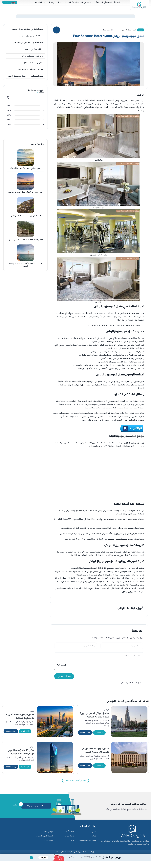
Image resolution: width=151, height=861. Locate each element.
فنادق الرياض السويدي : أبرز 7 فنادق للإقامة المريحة (94, 715)
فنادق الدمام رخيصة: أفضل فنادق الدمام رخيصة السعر (25, 265)
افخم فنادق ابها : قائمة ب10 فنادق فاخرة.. (25, 216)
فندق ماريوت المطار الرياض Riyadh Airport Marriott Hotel (95, 752)
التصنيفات (49, 840)
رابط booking (85, 732)
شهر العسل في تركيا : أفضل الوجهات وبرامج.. (25, 192)
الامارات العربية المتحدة (87, 840)
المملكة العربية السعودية (44, 836)
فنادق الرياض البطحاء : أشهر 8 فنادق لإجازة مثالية (20, 716)
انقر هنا (43, 857)
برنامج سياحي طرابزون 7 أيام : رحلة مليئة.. (25, 168)
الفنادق (93, 836)
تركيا (72, 840)
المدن (94, 831)
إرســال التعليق (64, 676)
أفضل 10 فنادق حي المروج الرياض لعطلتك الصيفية (21, 752)
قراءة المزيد (99, 732)
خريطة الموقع (69, 836)
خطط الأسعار (69, 831)
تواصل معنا (48, 831)
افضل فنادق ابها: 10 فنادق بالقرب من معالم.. (25, 240)
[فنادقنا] (139, 5)
